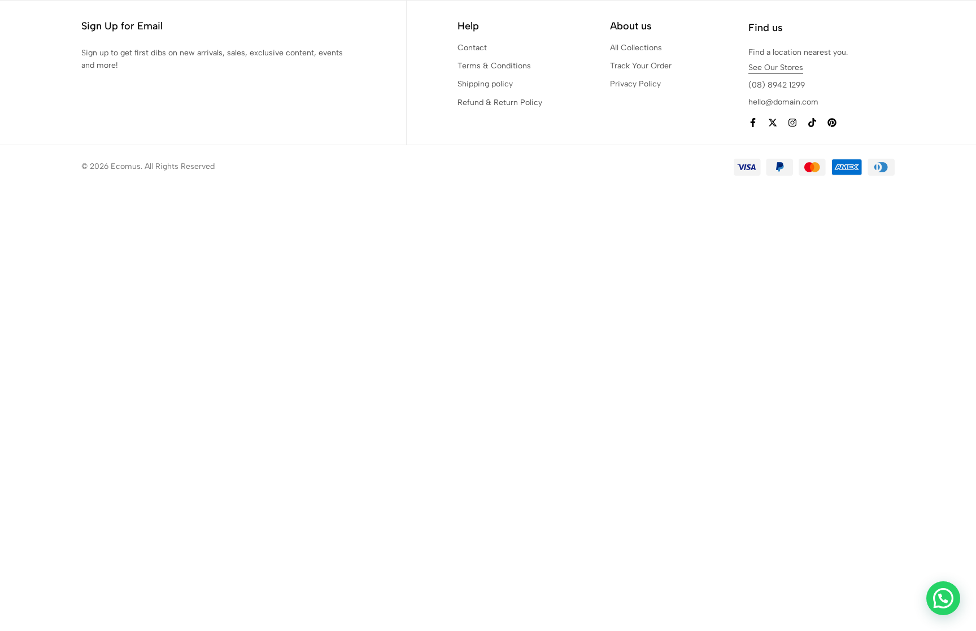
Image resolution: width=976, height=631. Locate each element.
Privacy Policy (635, 84)
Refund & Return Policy (499, 102)
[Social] (752, 123)
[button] (943, 598)
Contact (472, 48)
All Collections (636, 48)
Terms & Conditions (494, 66)
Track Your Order (641, 66)
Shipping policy (485, 84)
